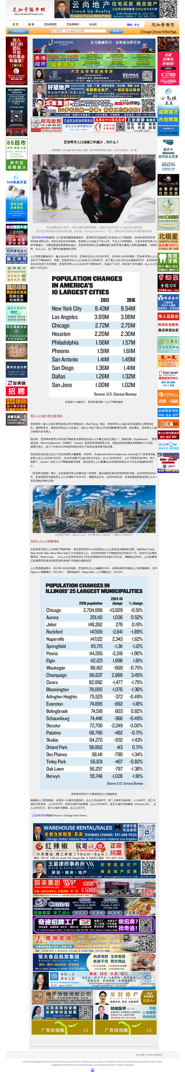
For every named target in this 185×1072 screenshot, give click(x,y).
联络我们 (158, 1055)
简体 (129, 24)
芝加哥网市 (73, 24)
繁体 (136, 24)
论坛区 (93, 24)
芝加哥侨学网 (40, 237)
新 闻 (31, 24)
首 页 (15, 24)
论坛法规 (140, 1055)
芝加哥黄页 (50, 24)
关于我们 (149, 1055)
